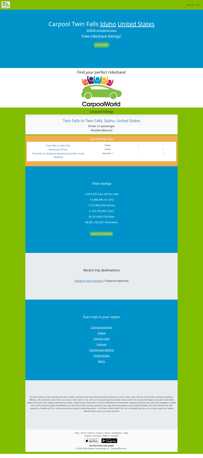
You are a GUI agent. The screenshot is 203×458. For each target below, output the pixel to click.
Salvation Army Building (89, 280)
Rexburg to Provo (58, 149)
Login (198, 5)
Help (77, 433)
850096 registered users (101, 30)
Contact (99, 433)
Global (101, 333)
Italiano (106, 435)
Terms (83, 433)
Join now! (101, 44)
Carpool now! (102, 338)
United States (136, 24)
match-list (100, 411)
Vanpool (102, 344)
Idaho (108, 24)
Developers (117, 433)
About (91, 433)
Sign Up (190, 5)
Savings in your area (101, 234)
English (88, 435)
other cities (146, 408)
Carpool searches (101, 327)
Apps (126, 433)
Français (97, 435)
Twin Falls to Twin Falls (58, 145)
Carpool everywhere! (101, 350)
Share (107, 433)
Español (114, 435)
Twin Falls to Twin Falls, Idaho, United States (101, 120)
